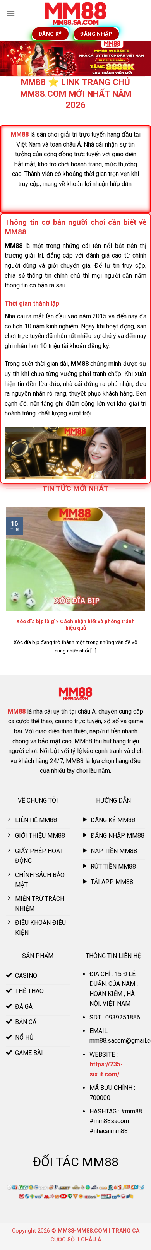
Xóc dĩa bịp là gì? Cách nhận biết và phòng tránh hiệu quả (75, 624)
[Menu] (10, 13)
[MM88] (75, 14)
